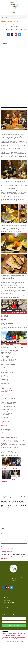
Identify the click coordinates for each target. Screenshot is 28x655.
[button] (14, 12)
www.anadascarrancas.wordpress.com (10, 433)
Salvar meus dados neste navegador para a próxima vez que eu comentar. (13, 547)
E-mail (3, 534)
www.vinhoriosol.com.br (6, 390)
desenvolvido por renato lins (14, 643)
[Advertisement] (14, 61)
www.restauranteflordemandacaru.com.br (10, 407)
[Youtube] (16, 34)
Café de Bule (4, 319)
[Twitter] (19, 34)
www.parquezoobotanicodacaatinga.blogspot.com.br (13, 440)
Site (2, 539)
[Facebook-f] (3, 587)
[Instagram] (12, 34)
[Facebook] (8, 34)
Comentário (4, 509)
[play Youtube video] (14, 306)
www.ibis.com (4, 425)
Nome (3, 528)
